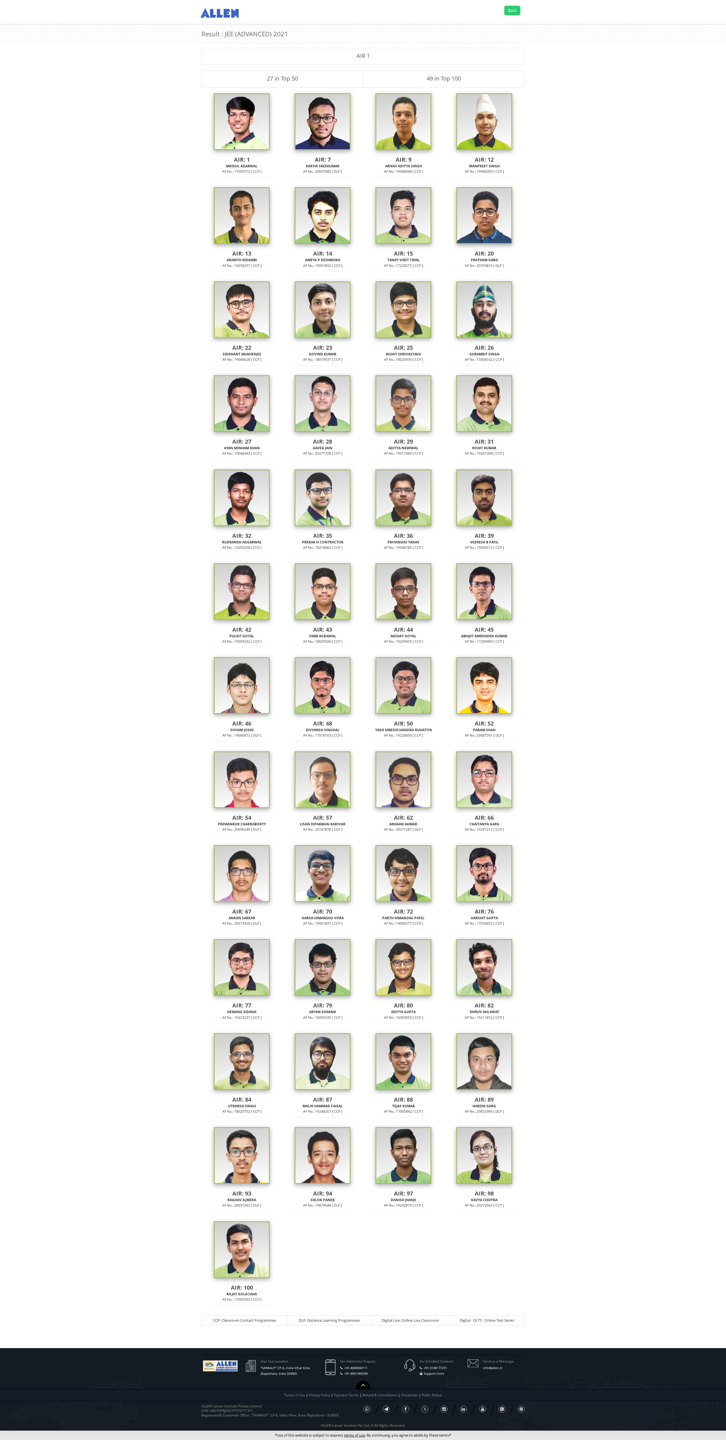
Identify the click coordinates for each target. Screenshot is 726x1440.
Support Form (434, 1373)
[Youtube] (482, 1409)
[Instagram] (444, 1409)
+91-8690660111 (356, 1368)
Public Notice (432, 1395)
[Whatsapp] (367, 1409)
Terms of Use (294, 1395)
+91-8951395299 (356, 1373)
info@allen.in (493, 1368)
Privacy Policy (319, 1395)
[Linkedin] (463, 1409)
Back (512, 10)
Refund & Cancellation (380, 1395)
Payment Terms (347, 1395)
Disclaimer (410, 1395)
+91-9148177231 (435, 1368)
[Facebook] (405, 1409)
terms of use (354, 1435)
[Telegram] (386, 1409)
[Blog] (502, 1409)
